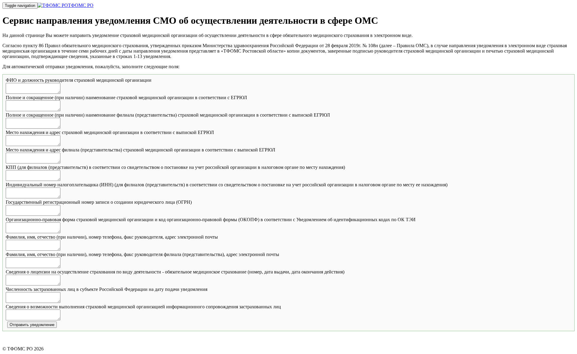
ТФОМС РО (80, 5)
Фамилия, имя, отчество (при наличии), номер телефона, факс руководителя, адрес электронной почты (112, 237)
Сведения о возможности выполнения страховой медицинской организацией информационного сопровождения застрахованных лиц (143, 306)
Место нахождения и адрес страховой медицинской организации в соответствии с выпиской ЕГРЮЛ (110, 132)
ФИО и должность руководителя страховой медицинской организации (78, 80)
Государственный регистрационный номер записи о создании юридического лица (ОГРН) (99, 202)
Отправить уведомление (32, 324)
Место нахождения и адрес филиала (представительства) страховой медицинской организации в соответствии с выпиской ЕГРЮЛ (140, 149)
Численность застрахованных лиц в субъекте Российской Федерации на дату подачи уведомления (106, 289)
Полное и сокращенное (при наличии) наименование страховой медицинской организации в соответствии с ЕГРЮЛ (126, 97)
